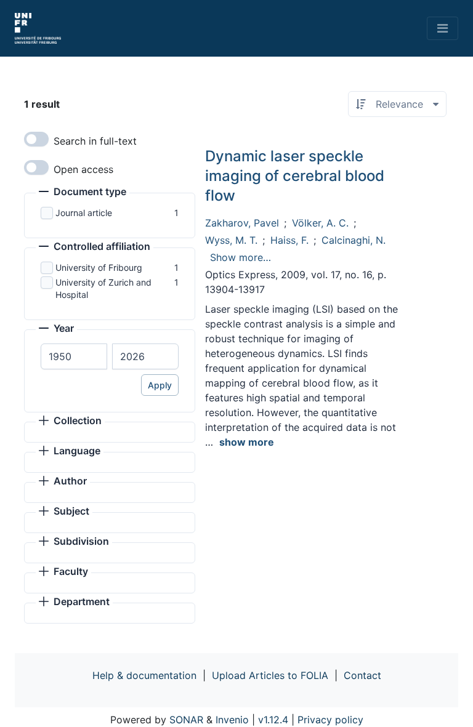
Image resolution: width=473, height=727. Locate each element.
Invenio (232, 719)
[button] (82, 192)
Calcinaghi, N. (353, 240)
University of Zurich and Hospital (103, 288)
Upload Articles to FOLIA (270, 675)
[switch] (36, 139)
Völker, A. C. (320, 223)
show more (246, 442)
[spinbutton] (74, 356)
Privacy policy (330, 719)
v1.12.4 (273, 719)
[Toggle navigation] (442, 28)
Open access (83, 169)
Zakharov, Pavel (242, 223)
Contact (362, 675)
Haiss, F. (289, 240)
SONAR (186, 719)
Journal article (83, 212)
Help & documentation (144, 675)
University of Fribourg (98, 267)
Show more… (240, 257)
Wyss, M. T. (231, 240)
